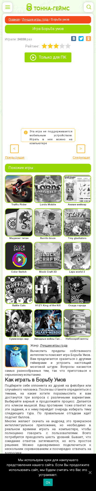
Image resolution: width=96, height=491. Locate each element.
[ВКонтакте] (73, 38)
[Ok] (89, 472)
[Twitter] (81, 38)
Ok (48, 482)
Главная (14, 19)
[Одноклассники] (88, 38)
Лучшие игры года (35, 19)
